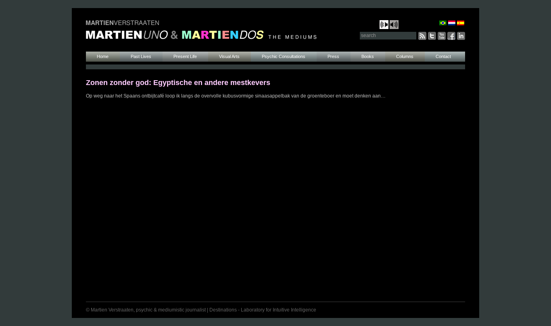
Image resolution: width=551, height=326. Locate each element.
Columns (404, 56)
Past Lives (141, 56)
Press (333, 56)
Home (103, 56)
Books (367, 56)
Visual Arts (229, 56)
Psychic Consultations (283, 56)
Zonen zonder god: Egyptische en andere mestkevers (178, 83)
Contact (443, 56)
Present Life (185, 56)
